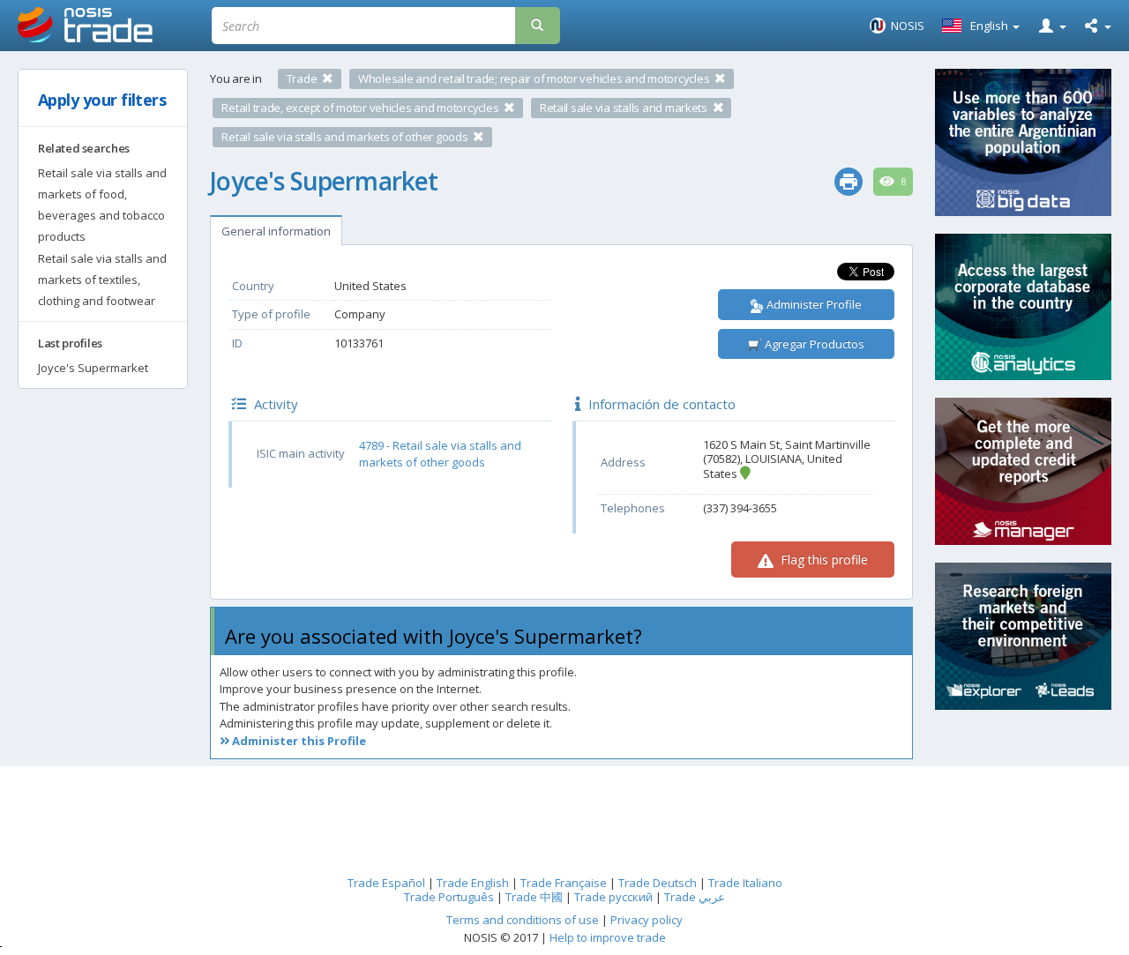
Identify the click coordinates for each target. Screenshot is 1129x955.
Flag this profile (822, 559)
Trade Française (563, 883)
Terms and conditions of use (522, 920)
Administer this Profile (297, 741)
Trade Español (386, 883)
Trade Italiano (745, 883)
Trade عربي (694, 897)
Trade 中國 (534, 897)
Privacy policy (646, 920)
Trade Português (449, 897)
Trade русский (613, 897)
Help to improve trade (608, 937)
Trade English (473, 883)
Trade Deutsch (657, 883)
